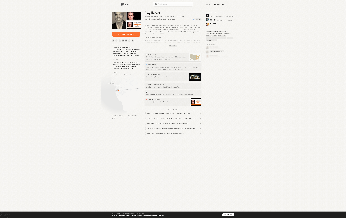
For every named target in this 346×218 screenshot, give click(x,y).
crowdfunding (222, 35)
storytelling (226, 33)
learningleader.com (158, 84)
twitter (154, 54)
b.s (216, 40)
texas (220, 38)
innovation (219, 33)
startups (225, 31)
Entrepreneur (155, 74)
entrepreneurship (217, 31)
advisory (208, 35)
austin (224, 38)
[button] (122, 121)
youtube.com (156, 99)
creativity (214, 35)
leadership (209, 31)
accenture (229, 38)
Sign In (208, 4)
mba (214, 33)
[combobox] (173, 4)
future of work (210, 40)
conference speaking (211, 38)
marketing (209, 33)
